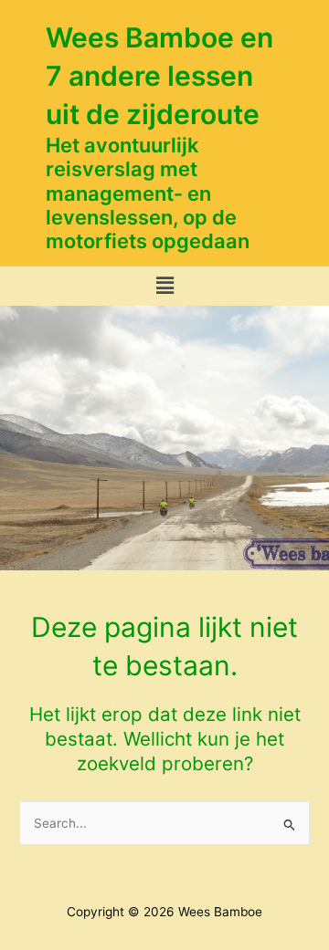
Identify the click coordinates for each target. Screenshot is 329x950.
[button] (164, 286)
